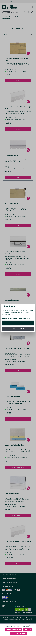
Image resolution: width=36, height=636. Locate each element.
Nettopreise (18, 328)
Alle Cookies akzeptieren (18, 633)
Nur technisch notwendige (13, 629)
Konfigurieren (27, 629)
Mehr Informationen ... (25, 626)
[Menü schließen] (33, 306)
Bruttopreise (18, 323)
